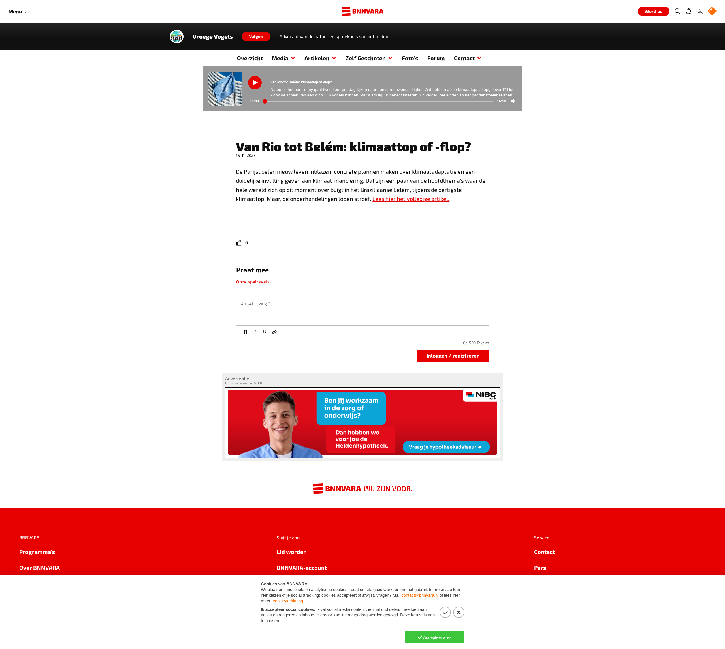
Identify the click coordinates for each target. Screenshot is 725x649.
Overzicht (250, 58)
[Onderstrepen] (264, 332)
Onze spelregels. (253, 281)
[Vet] (245, 332)
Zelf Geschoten (366, 58)
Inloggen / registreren (453, 355)
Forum (436, 58)
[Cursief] (255, 332)
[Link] (274, 332)
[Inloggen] (700, 11)
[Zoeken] (677, 11)
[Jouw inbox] (688, 11)
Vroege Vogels (213, 36)
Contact (464, 58)
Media (280, 58)
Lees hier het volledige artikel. (410, 198)
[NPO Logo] (712, 11)
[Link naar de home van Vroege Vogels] (177, 36)
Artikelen (316, 58)
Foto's (410, 58)
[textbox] (362, 310)
